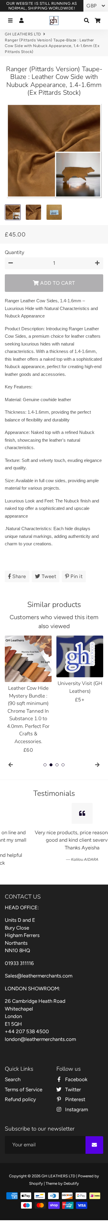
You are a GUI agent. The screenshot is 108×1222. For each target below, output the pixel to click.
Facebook (75, 1066)
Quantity (14, 252)
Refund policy (20, 1086)
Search (12, 1066)
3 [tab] (57, 764)
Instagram (76, 1096)
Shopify (36, 1170)
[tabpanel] (28, 695)
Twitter (72, 1076)
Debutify (71, 1170)
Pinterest (74, 1086)
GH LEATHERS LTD (23, 34)
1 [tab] (45, 764)
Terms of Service (23, 1076)
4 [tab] (63, 764)
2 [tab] (51, 764)
